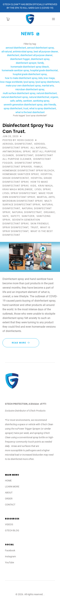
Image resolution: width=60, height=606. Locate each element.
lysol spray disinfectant (47, 82)
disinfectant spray (40, 59)
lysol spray (29, 82)
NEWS (28, 34)
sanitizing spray (41, 100)
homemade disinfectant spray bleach (30, 66)
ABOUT (8, 492)
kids (40, 78)
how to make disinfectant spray (21, 78)
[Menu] (53, 19)
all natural (7, 51)
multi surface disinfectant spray (19, 93)
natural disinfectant (46, 93)
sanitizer (27, 100)
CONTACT (10, 504)
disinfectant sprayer (26, 63)
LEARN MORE (12, 486)
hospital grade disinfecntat (44, 70)
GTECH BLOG (12, 530)
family (41, 63)
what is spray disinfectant (42, 108)
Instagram (10, 556)
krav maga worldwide (11, 82)
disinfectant (13, 55)
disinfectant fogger (20, 59)
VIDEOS (9, 524)
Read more (19, 343)
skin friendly (50, 104)
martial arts (48, 85)
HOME (8, 480)
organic (54, 97)
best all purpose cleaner (46, 51)
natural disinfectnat (39, 97)
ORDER (8, 498)
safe (12, 100)
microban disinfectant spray (29, 89)
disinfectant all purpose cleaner (36, 55)
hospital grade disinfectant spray (30, 74)
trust (25, 108)
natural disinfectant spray (14, 97)
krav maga (49, 78)
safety (19, 100)
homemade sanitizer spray (15, 70)
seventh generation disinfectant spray (23, 104)
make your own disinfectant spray (23, 85)
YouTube (9, 562)
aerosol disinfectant (16, 47)
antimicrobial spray (23, 51)
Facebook (10, 550)
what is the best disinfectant (30, 112)
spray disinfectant (13, 108)
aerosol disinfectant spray (40, 47)
